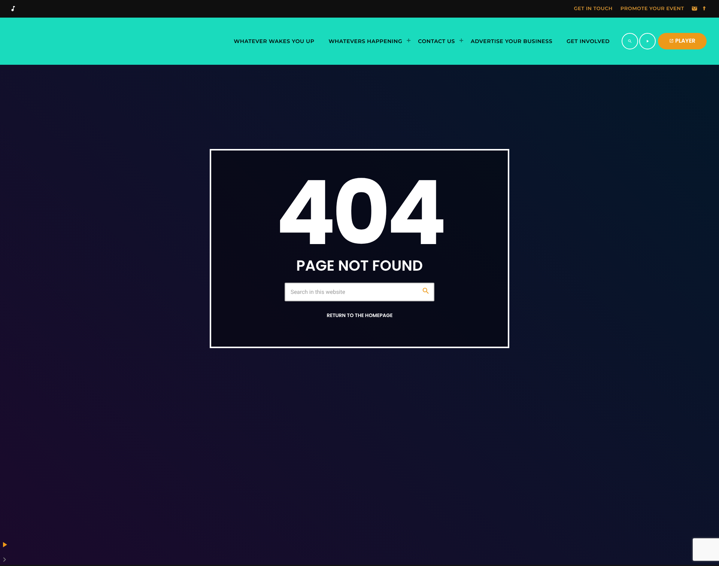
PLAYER (682, 41)
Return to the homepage (359, 315)
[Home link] (91, 41)
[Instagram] (695, 9)
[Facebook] (704, 9)
